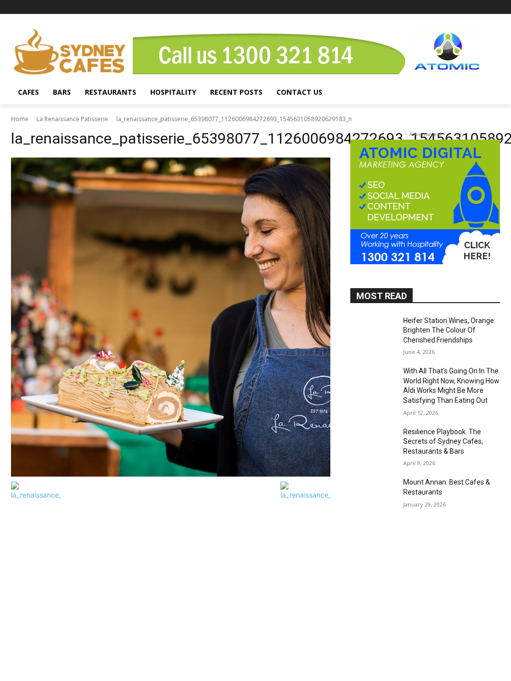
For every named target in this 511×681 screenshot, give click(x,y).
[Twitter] (494, 7)
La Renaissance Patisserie (72, 119)
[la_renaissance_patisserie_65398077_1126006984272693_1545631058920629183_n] (170, 317)
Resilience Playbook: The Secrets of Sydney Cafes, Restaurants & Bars (443, 441)
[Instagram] (480, 7)
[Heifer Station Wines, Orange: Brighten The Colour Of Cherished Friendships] (372, 331)
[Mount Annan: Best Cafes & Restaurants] (372, 493)
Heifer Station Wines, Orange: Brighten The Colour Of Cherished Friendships (449, 330)
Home (19, 119)
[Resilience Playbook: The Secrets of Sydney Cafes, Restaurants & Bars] (372, 443)
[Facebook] (467, 7)
